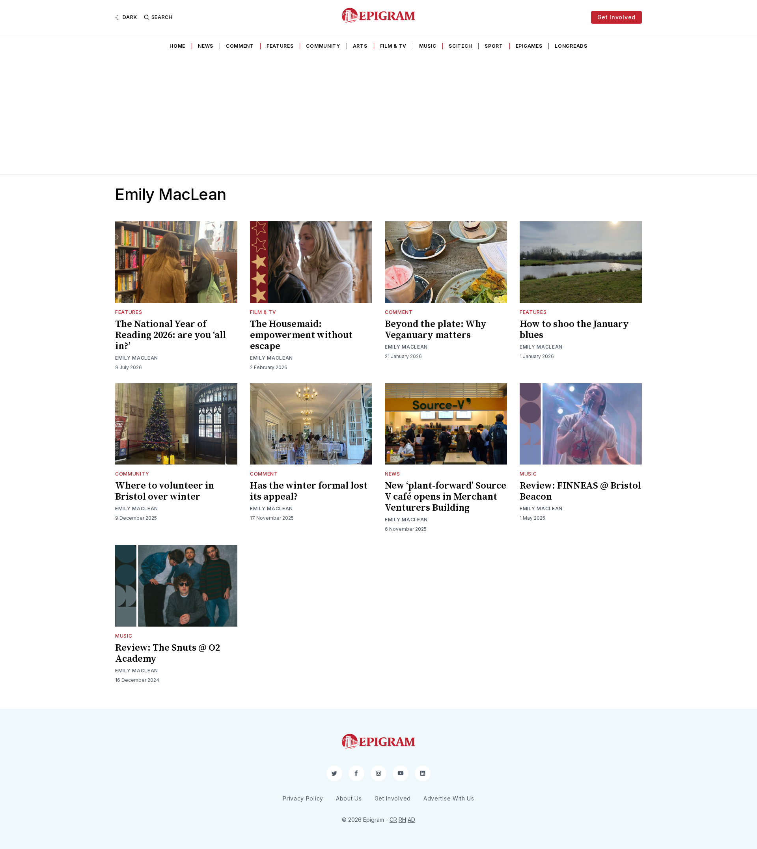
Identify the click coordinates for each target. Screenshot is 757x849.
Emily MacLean (136, 358)
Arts (360, 46)
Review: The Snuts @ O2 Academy (167, 653)
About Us (349, 798)
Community (323, 46)
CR (393, 819)
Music (427, 46)
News (205, 46)
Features (280, 46)
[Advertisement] (378, 115)
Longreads (571, 46)
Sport (494, 46)
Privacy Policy (303, 798)
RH (402, 819)
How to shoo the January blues (574, 329)
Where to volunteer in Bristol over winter (164, 491)
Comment (240, 46)
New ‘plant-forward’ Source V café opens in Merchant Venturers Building (445, 497)
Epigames (529, 46)
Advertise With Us (448, 798)
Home (177, 46)
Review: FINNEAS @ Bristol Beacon (580, 491)
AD (411, 819)
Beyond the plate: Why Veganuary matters (436, 329)
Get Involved (616, 17)
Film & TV (393, 46)
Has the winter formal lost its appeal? (308, 491)
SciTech (460, 46)
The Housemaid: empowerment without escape (301, 335)
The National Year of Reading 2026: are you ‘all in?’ (170, 335)
